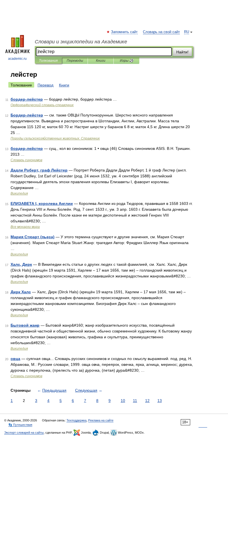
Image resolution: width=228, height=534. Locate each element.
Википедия (19, 193)
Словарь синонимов (26, 160)
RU (186, 32)
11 (135, 400)
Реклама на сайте (100, 420)
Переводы (75, 61)
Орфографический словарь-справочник (42, 105)
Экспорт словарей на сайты (24, 432)
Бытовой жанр (25, 325)
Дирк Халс (21, 292)
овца (15, 358)
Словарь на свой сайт (161, 32)
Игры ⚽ (126, 61)
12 (147, 400)
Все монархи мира (25, 227)
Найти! (182, 52)
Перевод (45, 85)
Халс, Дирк (21, 264)
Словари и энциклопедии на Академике (81, 41)
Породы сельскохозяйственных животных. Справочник (55, 138)
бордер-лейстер (27, 99)
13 (159, 400)
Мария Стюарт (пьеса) (32, 237)
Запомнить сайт (124, 32)
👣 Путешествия (20, 424)
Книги (100, 61)
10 (123, 400)
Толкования (48, 61)
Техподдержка (76, 420)
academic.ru (17, 59)
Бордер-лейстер (27, 115)
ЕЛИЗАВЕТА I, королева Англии (42, 203)
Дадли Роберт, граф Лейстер (39, 170)
